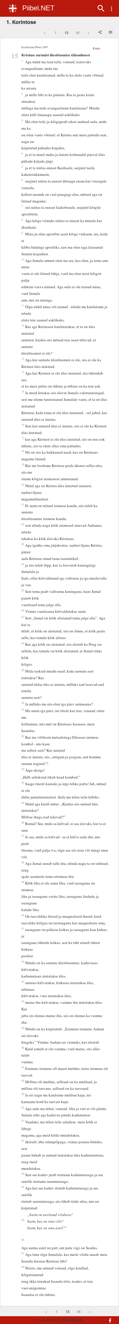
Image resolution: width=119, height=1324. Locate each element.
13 (22, 359)
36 (22, 822)
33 (22, 769)
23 (22, 544)
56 (22, 1240)
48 (22, 1081)
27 (22, 617)
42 (22, 962)
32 (22, 736)
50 (22, 1107)
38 (22, 862)
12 (22, 325)
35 (22, 803)
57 (22, 1253)
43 (22, 982)
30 (22, 703)
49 (22, 1094)
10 (22, 259)
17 (22, 438)
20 (22, 485)
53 (22, 1174)
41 (22, 928)
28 (22, 643)
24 (22, 564)
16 (77, 32)
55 (22, 1220)
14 (22, 372)
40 (22, 915)
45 (22, 1028)
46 (22, 1048)
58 (22, 1267)
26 (22, 610)
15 (66, 32)
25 (22, 590)
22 (22, 524)
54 (22, 1187)
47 (22, 1067)
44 (22, 1001)
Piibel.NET (38, 8)
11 (22, 305)
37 (22, 836)
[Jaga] (100, 32)
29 (22, 670)
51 (22, 1121)
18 (22, 451)
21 (22, 504)
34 (22, 783)
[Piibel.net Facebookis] (107, 1317)
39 (22, 882)
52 (22, 1141)
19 (22, 464)
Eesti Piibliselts (72, 1320)
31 (22, 709)
